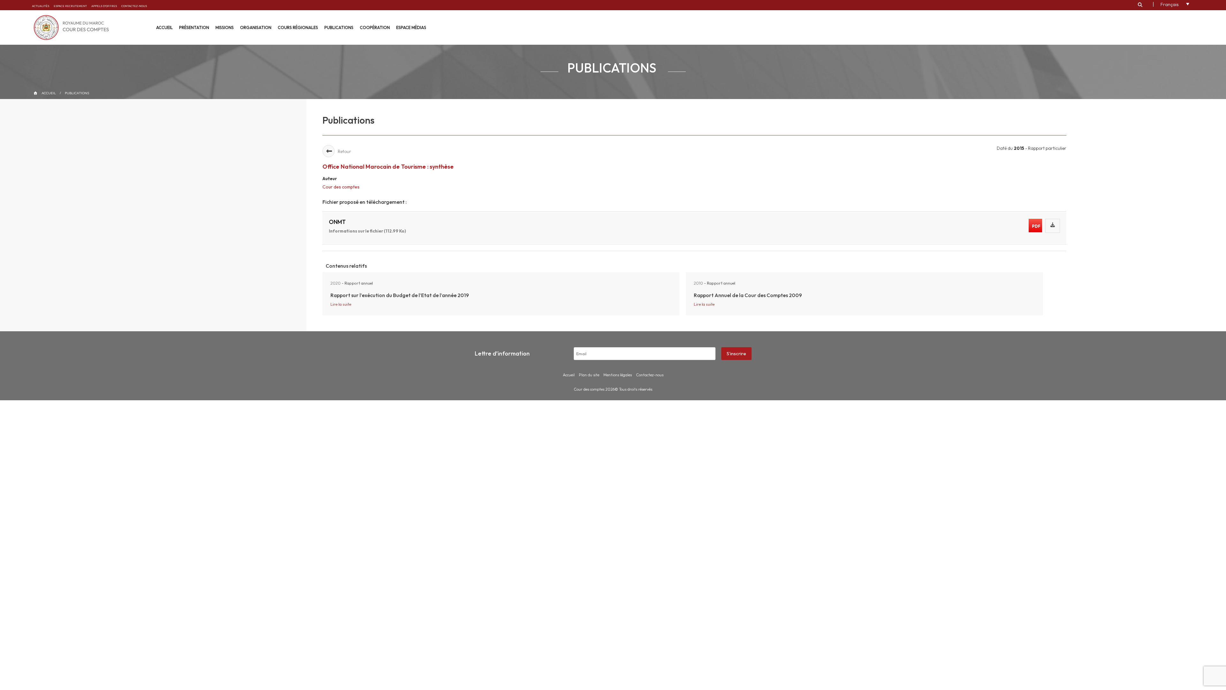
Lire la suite (340, 304)
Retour (344, 151)
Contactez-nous (134, 6)
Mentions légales (617, 374)
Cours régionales (298, 27)
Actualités (40, 6)
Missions (225, 27)
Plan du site (589, 374)
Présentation (194, 27)
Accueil (164, 27)
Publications (338, 27)
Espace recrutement (70, 6)
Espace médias (411, 27)
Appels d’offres (104, 6)
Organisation (255, 27)
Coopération (375, 27)
